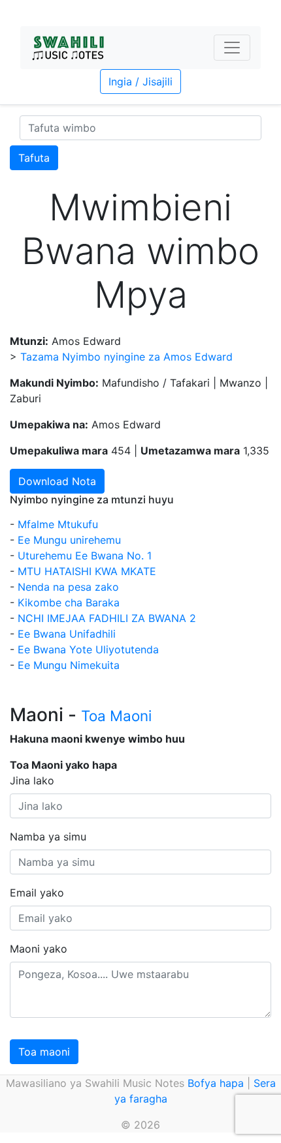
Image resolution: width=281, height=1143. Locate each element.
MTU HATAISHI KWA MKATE (87, 571)
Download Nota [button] (57, 481)
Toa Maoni (116, 715)
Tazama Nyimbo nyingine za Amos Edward (126, 356)
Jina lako (32, 780)
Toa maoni (44, 1051)
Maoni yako (38, 948)
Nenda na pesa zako (68, 586)
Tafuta (34, 157)
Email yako (37, 892)
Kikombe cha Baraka (69, 602)
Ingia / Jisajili (140, 81)
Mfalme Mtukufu (58, 524)
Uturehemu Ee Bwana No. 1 (85, 555)
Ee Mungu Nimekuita (69, 665)
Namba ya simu (48, 836)
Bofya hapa (216, 1083)
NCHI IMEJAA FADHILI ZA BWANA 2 (107, 618)
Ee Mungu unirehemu (69, 539)
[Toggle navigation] (232, 48)
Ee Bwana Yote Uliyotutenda (88, 649)
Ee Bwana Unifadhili (67, 633)
